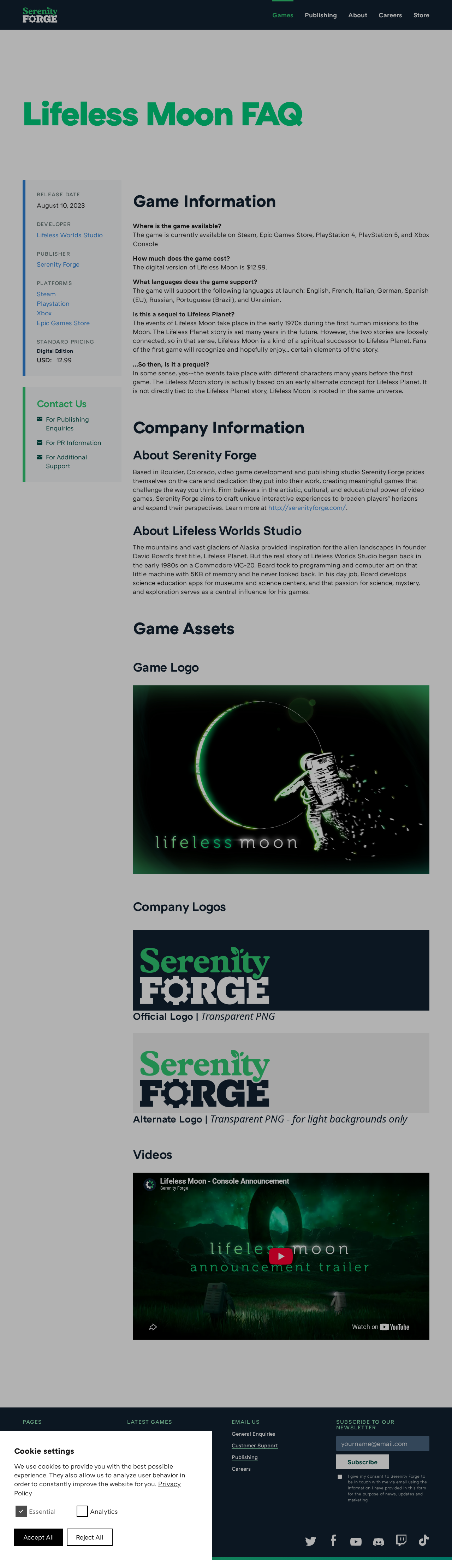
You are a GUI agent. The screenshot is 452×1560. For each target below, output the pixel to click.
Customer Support (255, 1445)
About (357, 15)
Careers (390, 15)
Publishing (321, 15)
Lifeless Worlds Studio (70, 235)
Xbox (44, 313)
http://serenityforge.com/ (307, 507)
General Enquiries (253, 1433)
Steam (46, 294)
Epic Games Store (63, 323)
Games (282, 15)
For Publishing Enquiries (67, 423)
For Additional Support (66, 461)
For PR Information (73, 442)
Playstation (53, 303)
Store (421, 15)
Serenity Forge (58, 264)
